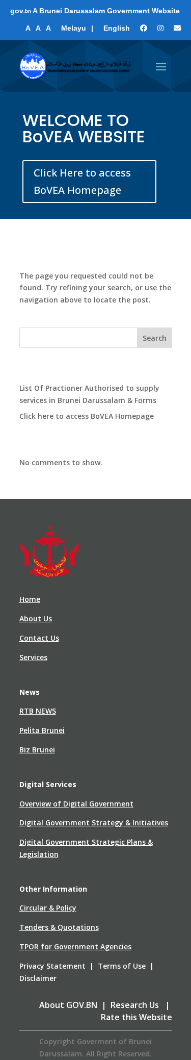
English (116, 28)
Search (155, 338)
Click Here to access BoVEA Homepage (82, 181)
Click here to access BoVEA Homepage (86, 416)
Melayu (73, 28)
